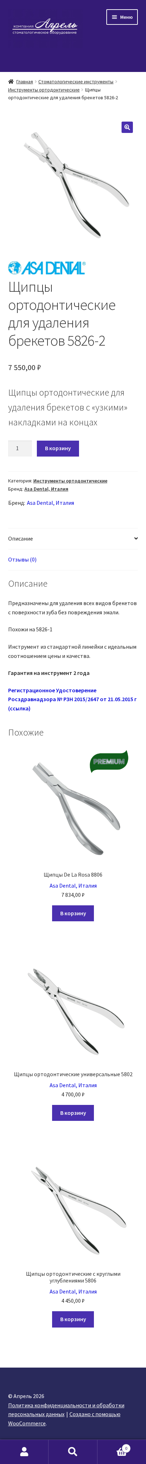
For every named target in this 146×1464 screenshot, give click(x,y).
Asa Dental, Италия (46, 489)
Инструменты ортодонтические (44, 89)
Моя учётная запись (24, 1452)
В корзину (58, 448)
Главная (24, 81)
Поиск (73, 1452)
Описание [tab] (20, 538)
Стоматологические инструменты (75, 81)
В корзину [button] (73, 913)
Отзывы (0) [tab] (22, 559)
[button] (127, 127)
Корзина (112, 1446)
